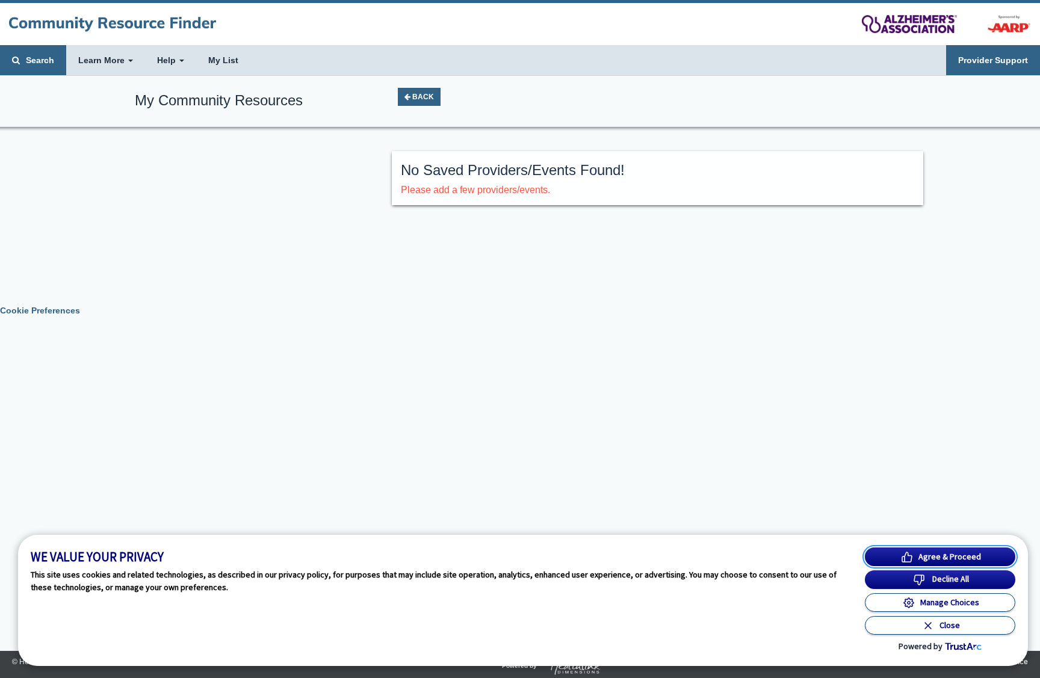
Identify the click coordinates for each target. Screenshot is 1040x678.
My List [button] (223, 60)
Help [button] (167, 60)
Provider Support (993, 60)
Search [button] (38, 60)
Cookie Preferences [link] (40, 310)
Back (422, 97)
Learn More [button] (102, 60)
